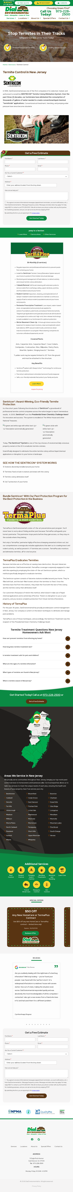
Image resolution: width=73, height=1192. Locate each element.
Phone (7, 166)
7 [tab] (41, 1025)
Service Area (35, 234)
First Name (8, 158)
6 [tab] (38, 1025)
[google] (39, 1139)
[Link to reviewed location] (36, 967)
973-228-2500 (51, 695)
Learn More (23, 234)
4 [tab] (32, 1025)
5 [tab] (35, 1025)
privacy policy (36, 213)
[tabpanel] (31, 927)
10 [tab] (49, 1025)
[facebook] (32, 1139)
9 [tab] (46, 1025)
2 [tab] (38, 950)
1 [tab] (35, 950)
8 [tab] (44, 1025)
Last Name (41, 158)
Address (7, 182)
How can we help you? (11, 190)
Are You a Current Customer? (14, 173)
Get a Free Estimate (36, 701)
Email (39, 166)
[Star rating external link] (8, 3)
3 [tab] (29, 1025)
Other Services (50, 234)
